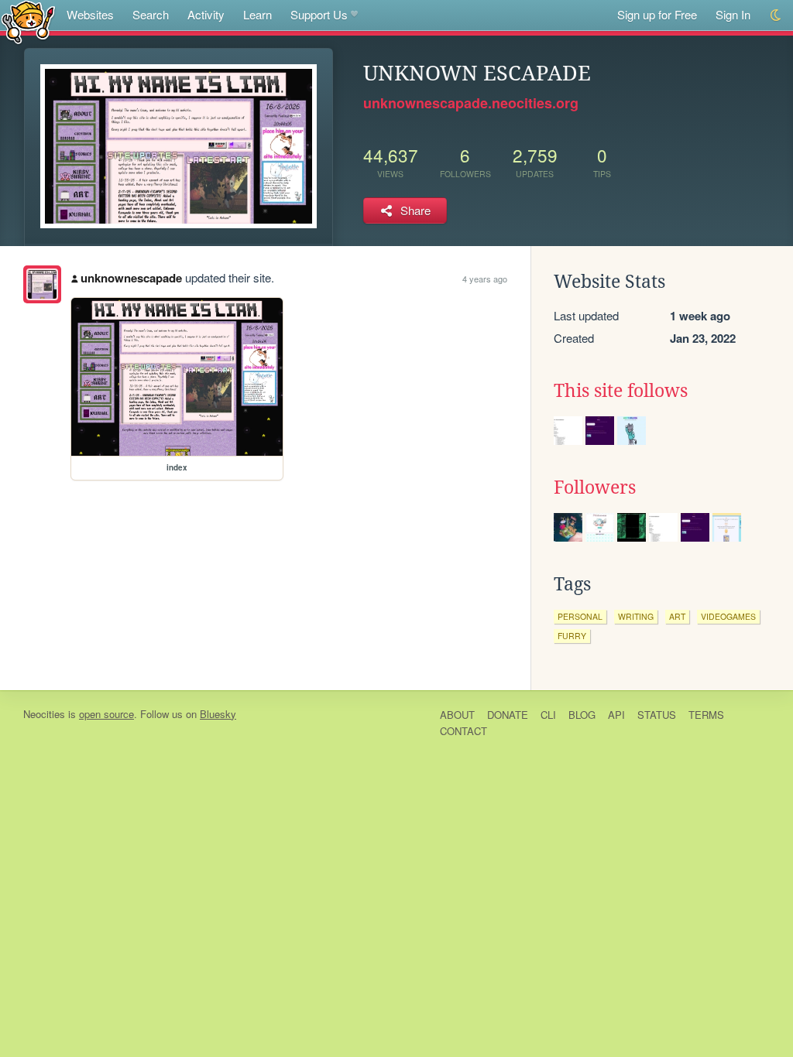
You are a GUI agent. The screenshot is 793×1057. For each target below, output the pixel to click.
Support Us (319, 14)
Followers (595, 487)
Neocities (44, 713)
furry (572, 635)
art (677, 616)
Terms (706, 714)
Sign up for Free (657, 14)
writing (636, 616)
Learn (257, 14)
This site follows (621, 391)
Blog (582, 714)
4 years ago (484, 278)
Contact (463, 730)
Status (656, 714)
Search (150, 14)
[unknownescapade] (42, 284)
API (616, 714)
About (457, 714)
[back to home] (28, 21)
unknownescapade (131, 277)
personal (580, 616)
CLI (548, 714)
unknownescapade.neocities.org (470, 103)
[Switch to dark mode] (776, 15)
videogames (728, 616)
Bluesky (218, 713)
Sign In (733, 14)
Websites (90, 14)
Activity (206, 14)
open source (106, 713)
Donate (507, 714)
